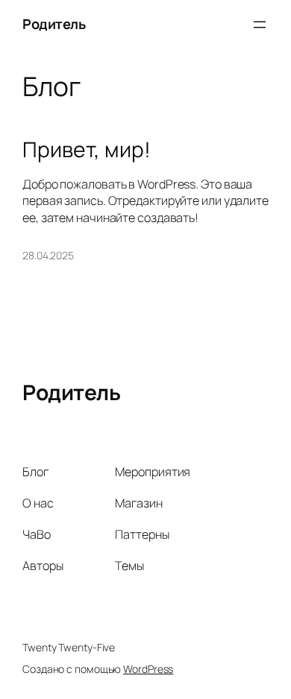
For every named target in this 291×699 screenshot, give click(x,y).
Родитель (53, 24)
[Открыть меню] (260, 25)
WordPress (148, 669)
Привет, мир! (86, 150)
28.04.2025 (48, 255)
